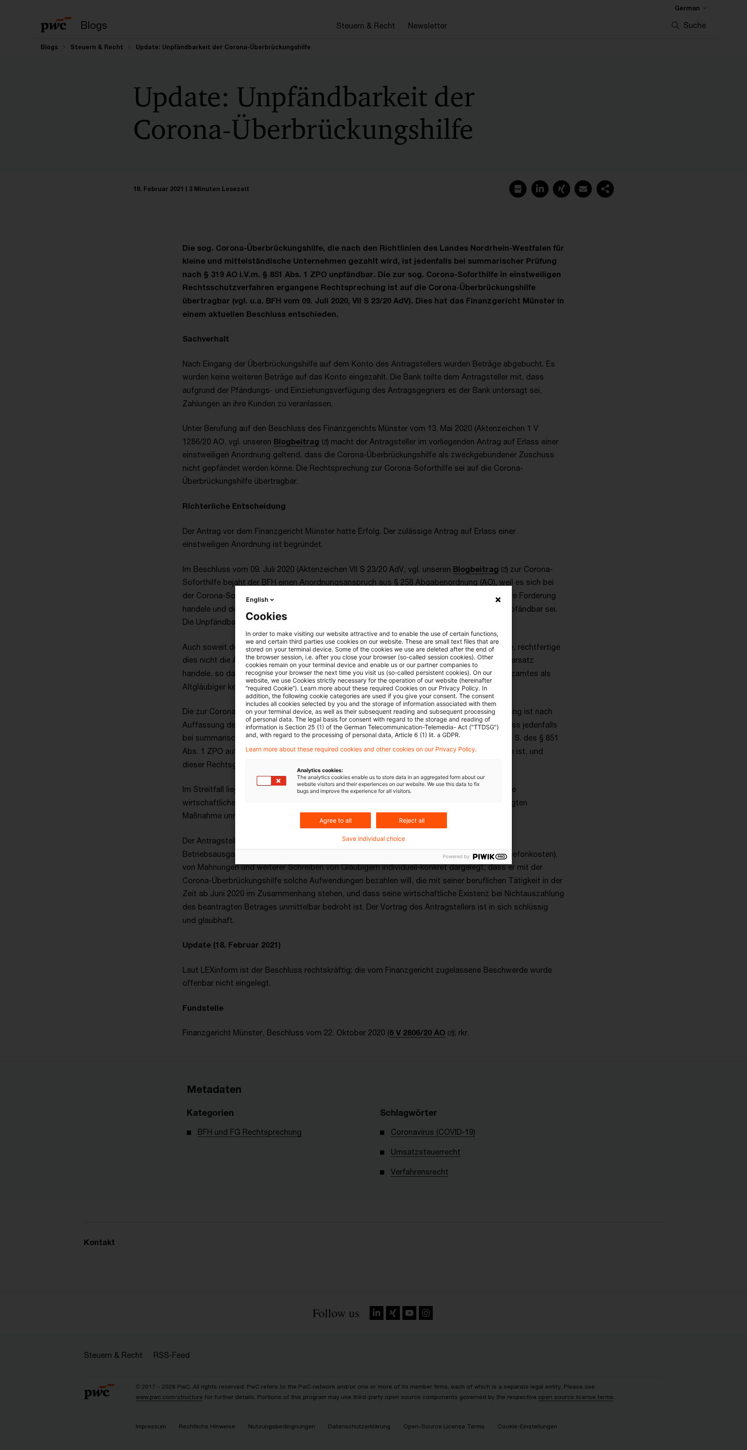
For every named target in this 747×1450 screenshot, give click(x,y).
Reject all (412, 820)
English (257, 599)
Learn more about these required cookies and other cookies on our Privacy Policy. (361, 749)
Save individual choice (373, 838)
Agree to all (335, 820)
